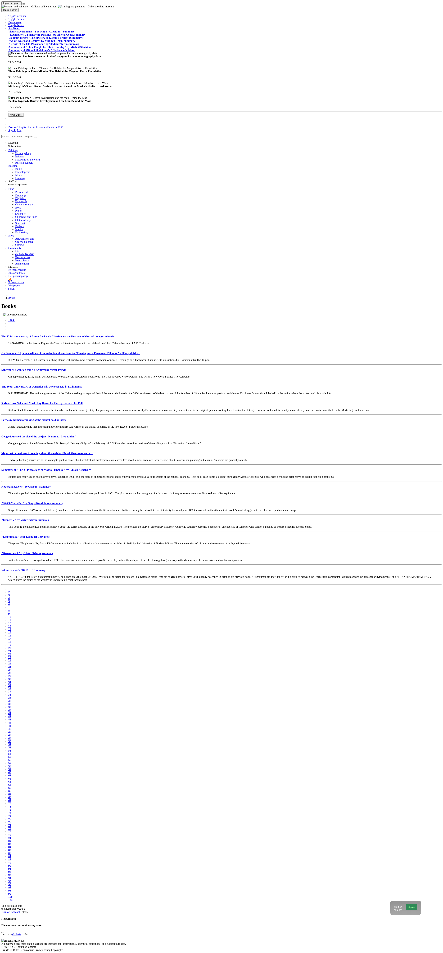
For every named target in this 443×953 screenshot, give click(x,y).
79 (9, 831)
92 (9, 871)
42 (9, 716)
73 (9, 812)
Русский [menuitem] (13, 127)
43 (9, 719)
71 (9, 806)
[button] (17, 16)
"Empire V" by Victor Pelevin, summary (25, 519)
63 (9, 781)
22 (9, 654)
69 (9, 800)
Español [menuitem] (32, 127)
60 (9, 772)
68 (9, 797)
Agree (411, 907)
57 (9, 763)
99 (9, 893)
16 (9, 635)
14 (9, 629)
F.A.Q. (11, 946)
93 (9, 875)
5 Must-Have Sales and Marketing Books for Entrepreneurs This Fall (42, 403)
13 (9, 626)
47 (9, 731)
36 (9, 697)
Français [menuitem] (42, 127)
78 (9, 828)
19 (9, 644)
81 (9, 837)
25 (9, 663)
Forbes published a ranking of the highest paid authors (33, 419)
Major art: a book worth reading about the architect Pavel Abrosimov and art (47, 453)
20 (9, 648)
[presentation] (225, 326)
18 (9, 641)
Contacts (31, 946)
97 (9, 887)
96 (9, 884)
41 (9, 713)
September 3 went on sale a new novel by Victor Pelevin (33, 369)
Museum (14, 144)
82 (9, 840)
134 (10, 899)
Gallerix (16, 934)
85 (9, 850)
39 (9, 707)
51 (9, 744)
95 (9, 881)
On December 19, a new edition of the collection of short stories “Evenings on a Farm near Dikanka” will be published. (70, 353)
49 (9, 738)
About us (21, 946)
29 (9, 675)
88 (9, 859)
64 (9, 784)
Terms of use (27, 950)
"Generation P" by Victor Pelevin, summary (27, 553)
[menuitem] (60, 127)
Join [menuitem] (19, 130)
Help (4, 946)
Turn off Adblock (10, 911)
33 (9, 688)
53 (9, 750)
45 (9, 725)
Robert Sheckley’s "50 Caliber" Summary (26, 486)
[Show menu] (23, 3)
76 (9, 822)
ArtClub (17, 183)
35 (9, 694)
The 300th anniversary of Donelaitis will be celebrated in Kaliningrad (41, 386)
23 (9, 657)
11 (9, 620)
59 (9, 769)
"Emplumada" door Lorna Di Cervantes (25, 536)
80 (9, 834)
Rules (16, 950)
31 (9, 682)
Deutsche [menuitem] (52, 127)
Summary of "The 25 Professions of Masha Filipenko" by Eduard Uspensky (46, 469)
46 (9, 728)
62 (9, 778)
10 (9, 616)
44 (9, 722)
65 (9, 787)
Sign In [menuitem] (12, 130)
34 (9, 691)
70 (9, 803)
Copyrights (57, 950)
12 (9, 623)
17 (9, 638)
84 (9, 847)
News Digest (16, 115)
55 (9, 756)
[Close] (35, 137)
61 (9, 775)
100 (10, 896)
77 (9, 825)
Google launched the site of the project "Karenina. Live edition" (38, 436)
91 (9, 868)
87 (9, 856)
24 (9, 660)
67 (9, 794)
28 (9, 672)
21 (9, 651)
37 (9, 700)
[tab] (11, 320)
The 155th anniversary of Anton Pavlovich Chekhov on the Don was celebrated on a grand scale (57, 336)
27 (9, 669)
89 (9, 862)
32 (9, 685)
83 (9, 843)
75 (9, 819)
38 (9, 703)
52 (9, 747)
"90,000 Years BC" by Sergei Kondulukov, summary (32, 503)
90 (9, 865)
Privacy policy (43, 950)
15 (9, 632)
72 (9, 809)
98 (9, 890)
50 (9, 741)
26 (9, 666)
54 (9, 753)
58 (9, 766)
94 (9, 878)
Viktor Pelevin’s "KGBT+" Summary (23, 570)
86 (9, 853)
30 (9, 679)
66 (9, 791)
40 (9, 710)
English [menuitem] (23, 127)
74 (9, 815)
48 (9, 735)
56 (9, 759)
